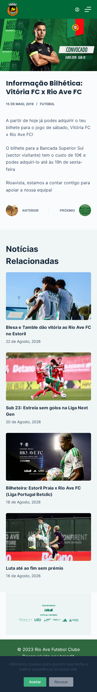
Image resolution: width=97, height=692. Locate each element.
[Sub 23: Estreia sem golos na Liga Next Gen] (48, 376)
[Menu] (88, 9)
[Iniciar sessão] (77, 10)
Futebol (47, 104)
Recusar (61, 682)
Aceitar (35, 682)
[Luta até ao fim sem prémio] (48, 537)
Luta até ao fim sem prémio (34, 568)
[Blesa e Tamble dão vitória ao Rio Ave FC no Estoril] (48, 296)
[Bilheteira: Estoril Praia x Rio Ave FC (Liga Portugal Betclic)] (48, 457)
